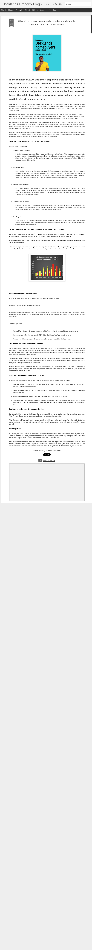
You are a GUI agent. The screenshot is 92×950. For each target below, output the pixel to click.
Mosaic (28, 10)
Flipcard (11, 10)
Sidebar (35, 10)
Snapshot (43, 10)
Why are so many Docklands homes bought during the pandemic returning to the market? (47, 22)
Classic (4, 10)
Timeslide (52, 10)
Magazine (19, 10)
